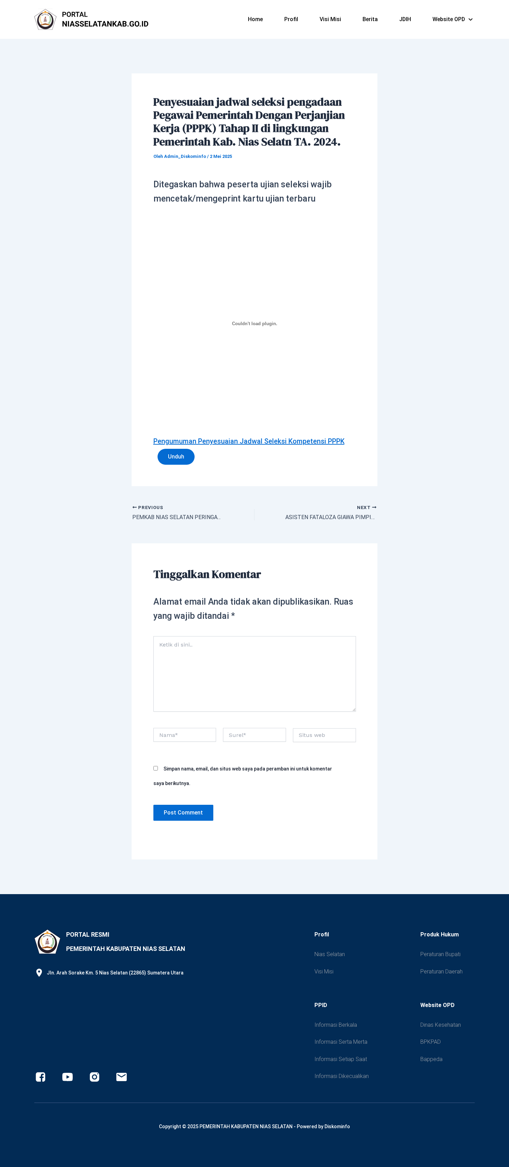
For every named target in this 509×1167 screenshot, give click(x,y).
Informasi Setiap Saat (340, 1059)
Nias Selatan (329, 954)
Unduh (176, 456)
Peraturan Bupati (440, 954)
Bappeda (431, 1059)
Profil (291, 19)
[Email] (121, 1077)
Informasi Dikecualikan (341, 1076)
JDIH (405, 19)
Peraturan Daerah (441, 971)
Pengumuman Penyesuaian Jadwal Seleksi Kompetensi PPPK (249, 441)
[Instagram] (94, 1077)
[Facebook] (40, 1077)
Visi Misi (330, 19)
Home (255, 19)
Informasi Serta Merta (340, 1042)
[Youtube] (67, 1077)
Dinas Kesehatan (440, 1025)
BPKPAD (430, 1042)
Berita (370, 19)
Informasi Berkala (335, 1025)
